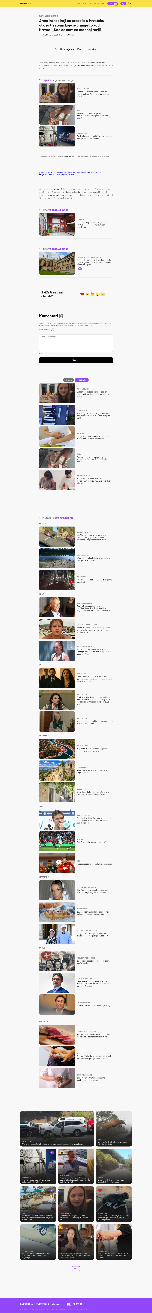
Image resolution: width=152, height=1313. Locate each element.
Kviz (90, 4)
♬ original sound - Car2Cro (64, 175)
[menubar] (129, 4)
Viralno (78, 4)
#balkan (63, 173)
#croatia (69, 173)
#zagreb (76, 173)
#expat (51, 175)
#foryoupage (43, 175)
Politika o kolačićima (80, 1309)
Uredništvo (23, 1309)
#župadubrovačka (94, 173)
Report (96, 4)
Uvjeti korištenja (52, 1309)
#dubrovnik (83, 173)
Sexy (102, 4)
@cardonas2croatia (46, 173)
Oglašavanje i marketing (37, 1309)
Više (76, 1269)
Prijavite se (75, 360)
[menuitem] (129, 4)
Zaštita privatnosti (65, 1309)
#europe (56, 173)
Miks (84, 4)
